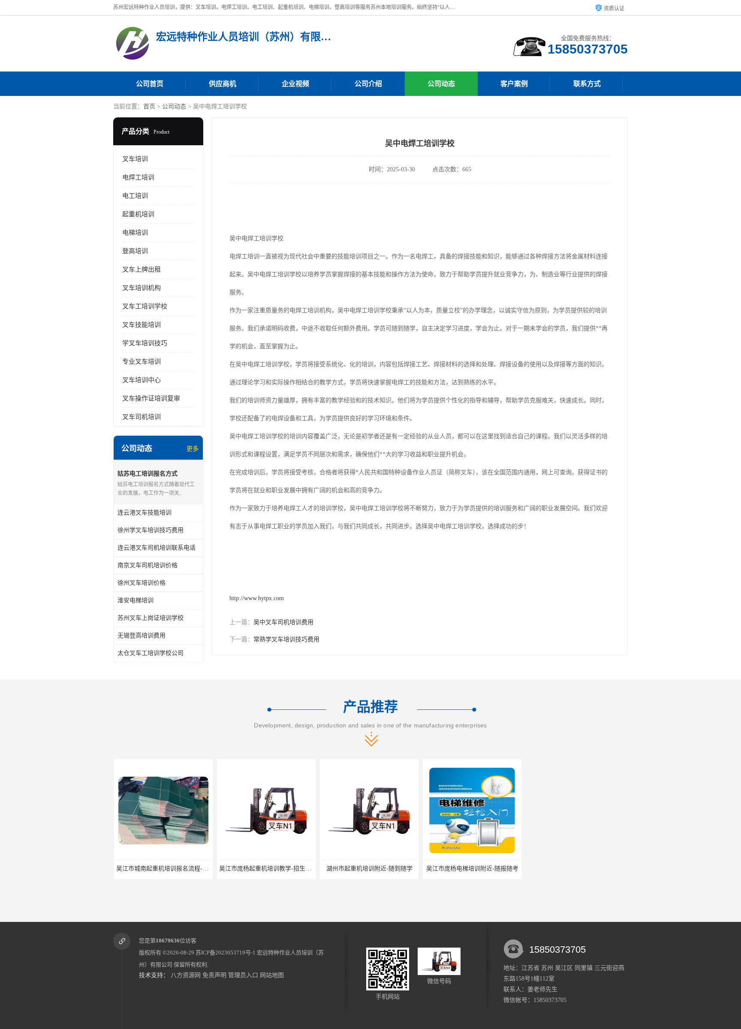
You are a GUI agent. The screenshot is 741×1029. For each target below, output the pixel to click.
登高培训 (135, 251)
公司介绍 (368, 83)
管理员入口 (243, 975)
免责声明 (214, 975)
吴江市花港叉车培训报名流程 (574, 868)
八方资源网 (186, 975)
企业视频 (295, 83)
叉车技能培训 (141, 324)
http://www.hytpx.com (256, 598)
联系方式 (587, 83)
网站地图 (272, 975)
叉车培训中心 (141, 380)
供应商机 (222, 83)
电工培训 (135, 195)
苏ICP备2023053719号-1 (226, 952)
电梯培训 (135, 232)
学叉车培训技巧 (144, 343)
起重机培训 (138, 214)
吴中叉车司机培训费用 (283, 622)
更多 (193, 449)
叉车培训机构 (141, 287)
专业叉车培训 (141, 361)
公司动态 (441, 83)
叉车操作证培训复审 (151, 398)
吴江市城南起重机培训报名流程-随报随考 (170, 868)
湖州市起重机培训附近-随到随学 (368, 868)
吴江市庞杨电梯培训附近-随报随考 (471, 868)
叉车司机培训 (141, 416)
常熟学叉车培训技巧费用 (286, 639)
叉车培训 (135, 159)
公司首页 (149, 83)
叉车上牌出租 (141, 269)
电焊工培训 (138, 177)
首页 (149, 106)
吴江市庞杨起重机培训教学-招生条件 (267, 868)
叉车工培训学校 (144, 306)
